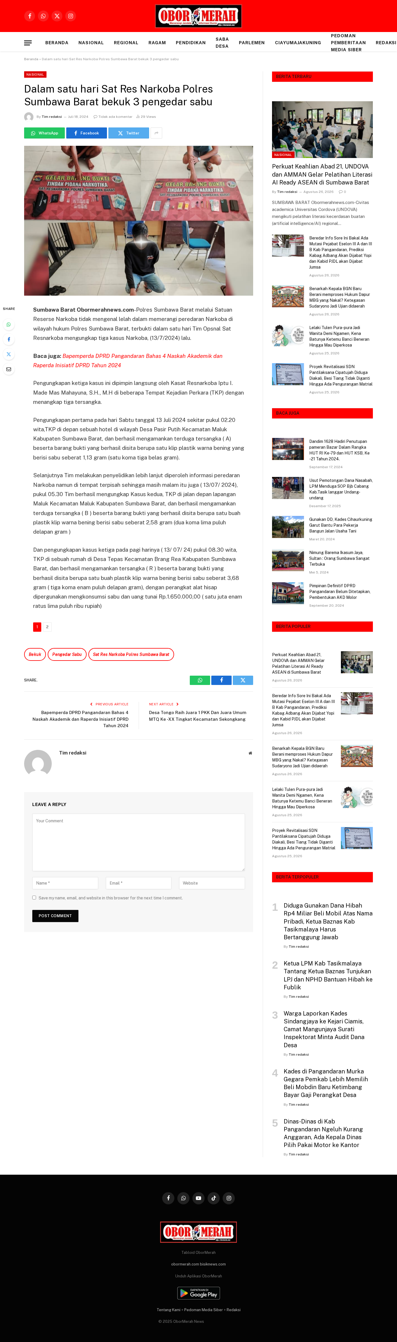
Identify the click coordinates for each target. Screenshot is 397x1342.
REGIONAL (126, 42)
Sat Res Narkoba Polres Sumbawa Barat (131, 654)
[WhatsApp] (9, 324)
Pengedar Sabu (67, 654)
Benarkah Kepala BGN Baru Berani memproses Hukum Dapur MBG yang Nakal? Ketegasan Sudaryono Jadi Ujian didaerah (339, 297)
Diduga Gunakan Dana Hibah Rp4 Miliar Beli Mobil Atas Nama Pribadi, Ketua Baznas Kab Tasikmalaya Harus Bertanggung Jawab (328, 921)
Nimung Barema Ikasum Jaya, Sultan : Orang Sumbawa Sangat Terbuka (339, 558)
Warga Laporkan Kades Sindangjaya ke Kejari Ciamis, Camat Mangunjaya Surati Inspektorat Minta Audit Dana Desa (324, 1029)
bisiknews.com (213, 1264)
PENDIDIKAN (191, 42)
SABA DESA (222, 43)
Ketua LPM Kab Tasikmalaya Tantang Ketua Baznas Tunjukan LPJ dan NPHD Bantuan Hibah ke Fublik (328, 975)
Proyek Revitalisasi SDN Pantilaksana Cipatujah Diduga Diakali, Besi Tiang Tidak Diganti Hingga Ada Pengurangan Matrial (341, 375)
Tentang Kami (168, 1310)
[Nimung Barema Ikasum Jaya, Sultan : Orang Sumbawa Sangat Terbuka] (288, 560)
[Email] (9, 369)
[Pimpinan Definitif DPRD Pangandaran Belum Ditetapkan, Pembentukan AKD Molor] (288, 593)
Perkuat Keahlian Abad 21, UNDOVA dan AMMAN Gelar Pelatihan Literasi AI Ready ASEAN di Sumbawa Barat (322, 174)
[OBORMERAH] (198, 16)
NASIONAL (91, 42)
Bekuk (35, 654)
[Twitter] (9, 354)
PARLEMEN (252, 42)
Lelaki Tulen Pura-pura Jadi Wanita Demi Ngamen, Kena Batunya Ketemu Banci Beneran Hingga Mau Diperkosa (339, 336)
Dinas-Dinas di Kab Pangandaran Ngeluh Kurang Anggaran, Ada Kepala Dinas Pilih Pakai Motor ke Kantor (323, 1133)
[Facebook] (9, 339)
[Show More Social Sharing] (156, 133)
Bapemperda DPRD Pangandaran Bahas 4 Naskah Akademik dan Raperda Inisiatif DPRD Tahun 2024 (80, 719)
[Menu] (28, 42)
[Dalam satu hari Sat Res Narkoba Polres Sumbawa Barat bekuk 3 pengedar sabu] (138, 221)
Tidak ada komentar (116, 117)
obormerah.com (185, 1264)
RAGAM (157, 42)
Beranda (57, 42)
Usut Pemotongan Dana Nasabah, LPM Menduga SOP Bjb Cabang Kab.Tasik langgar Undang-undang (341, 489)
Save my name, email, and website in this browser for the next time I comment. (111, 898)
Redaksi (234, 1310)
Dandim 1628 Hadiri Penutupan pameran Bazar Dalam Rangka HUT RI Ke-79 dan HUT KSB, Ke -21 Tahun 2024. (339, 450)
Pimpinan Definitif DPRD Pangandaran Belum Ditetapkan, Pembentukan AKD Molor (340, 591)
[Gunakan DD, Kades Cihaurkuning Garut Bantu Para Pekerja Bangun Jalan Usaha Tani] (288, 527)
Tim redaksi (52, 117)
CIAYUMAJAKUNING (298, 42)
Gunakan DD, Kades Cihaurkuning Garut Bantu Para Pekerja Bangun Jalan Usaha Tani (340, 525)
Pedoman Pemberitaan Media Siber (348, 42)
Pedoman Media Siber (203, 1310)
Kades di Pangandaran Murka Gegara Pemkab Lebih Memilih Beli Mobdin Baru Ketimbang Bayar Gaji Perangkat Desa (326, 1083)
